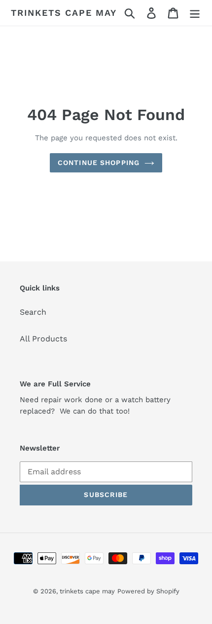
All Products (43, 338)
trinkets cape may (64, 12)
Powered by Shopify (148, 591)
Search (33, 312)
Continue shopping (99, 162)
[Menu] (195, 13)
